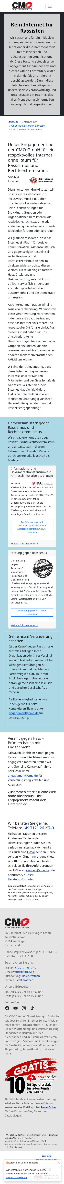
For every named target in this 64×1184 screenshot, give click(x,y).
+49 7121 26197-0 (38, 827)
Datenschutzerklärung (17, 1177)
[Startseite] (22, 6)
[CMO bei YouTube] (15, 1008)
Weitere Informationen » (24, 543)
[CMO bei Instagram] (23, 1008)
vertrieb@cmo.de (37, 870)
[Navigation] (49, 6)
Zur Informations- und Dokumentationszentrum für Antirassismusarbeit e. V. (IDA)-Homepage (32, 527)
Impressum (37, 1144)
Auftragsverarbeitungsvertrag (18, 1144)
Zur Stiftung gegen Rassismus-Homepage (32, 612)
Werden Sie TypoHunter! (24, 1138)
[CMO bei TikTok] (32, 1008)
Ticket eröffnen (31, 976)
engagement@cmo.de (24, 713)
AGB (42, 1141)
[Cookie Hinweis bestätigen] (58, 1162)
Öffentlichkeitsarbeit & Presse (28, 125)
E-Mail (31, 852)
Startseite (13, 121)
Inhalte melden (11, 1141)
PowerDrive (48, 1107)
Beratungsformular (20, 879)
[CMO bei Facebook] (7, 1008)
